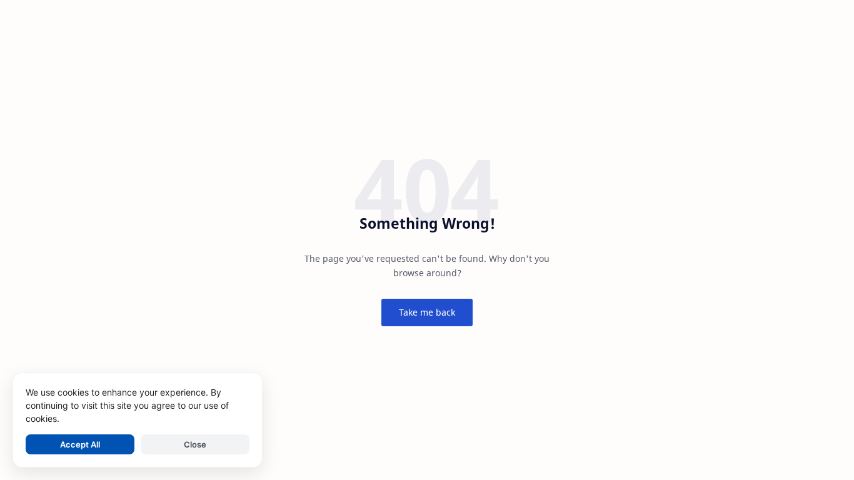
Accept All (80, 444)
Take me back (427, 312)
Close (195, 444)
